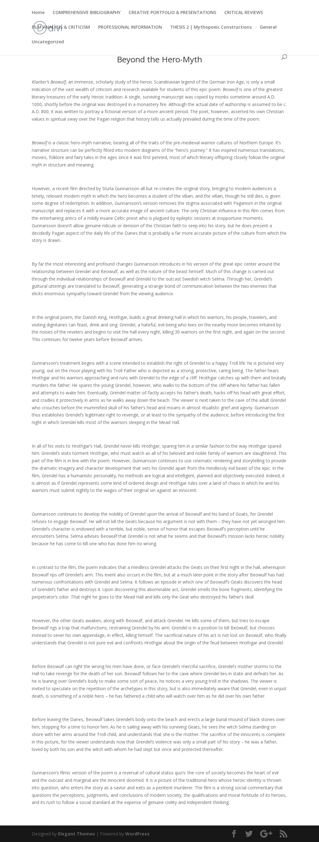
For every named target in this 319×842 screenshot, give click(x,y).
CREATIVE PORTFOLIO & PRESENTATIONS (172, 12)
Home (38, 12)
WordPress (137, 834)
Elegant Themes (76, 834)
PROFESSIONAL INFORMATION (130, 27)
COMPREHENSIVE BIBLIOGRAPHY (87, 12)
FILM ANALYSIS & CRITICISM (61, 27)
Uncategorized (48, 42)
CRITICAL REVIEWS (243, 12)
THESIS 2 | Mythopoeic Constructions (211, 27)
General (268, 27)
